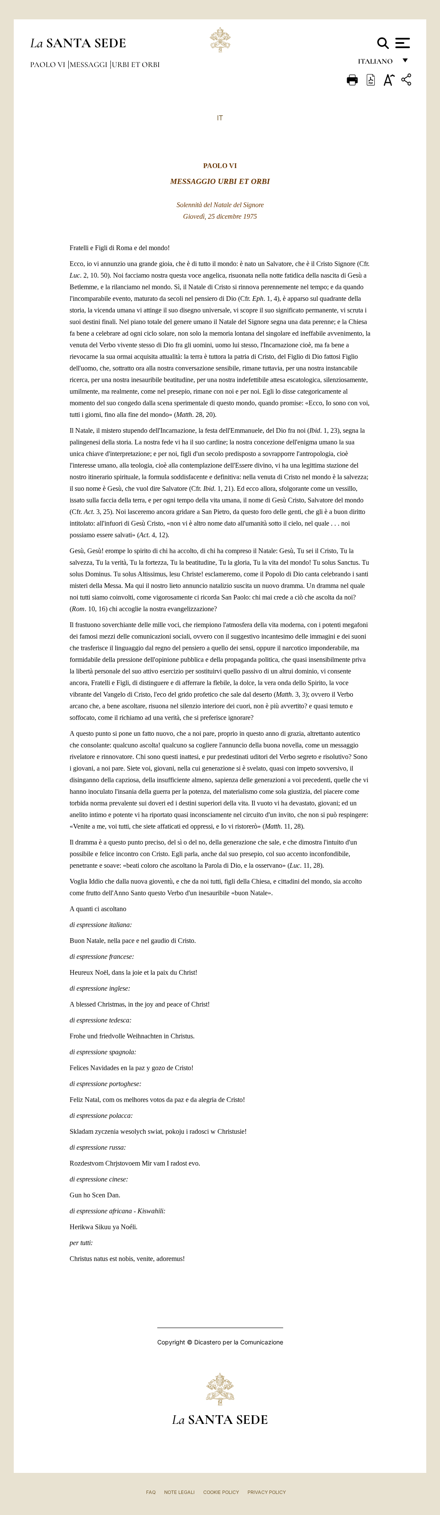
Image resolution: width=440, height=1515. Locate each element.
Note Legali (179, 1492)
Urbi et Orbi (136, 64)
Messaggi (89, 64)
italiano (377, 63)
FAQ (151, 1492)
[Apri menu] (401, 43)
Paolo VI (48, 64)
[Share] (407, 81)
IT (220, 117)
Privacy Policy (267, 1492)
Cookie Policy (221, 1492)
